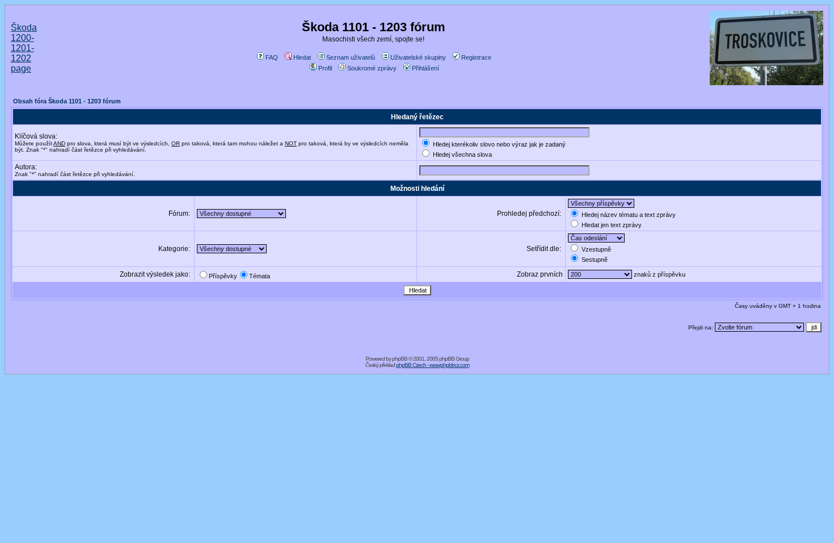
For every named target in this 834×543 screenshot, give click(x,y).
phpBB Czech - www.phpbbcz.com (432, 365)
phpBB (399, 359)
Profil (325, 68)
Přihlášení (425, 68)
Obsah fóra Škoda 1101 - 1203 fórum (67, 101)
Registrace (476, 57)
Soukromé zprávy (372, 68)
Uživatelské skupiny (418, 57)
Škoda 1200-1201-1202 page (24, 48)
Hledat (302, 57)
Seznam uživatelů (350, 57)
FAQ (272, 57)
